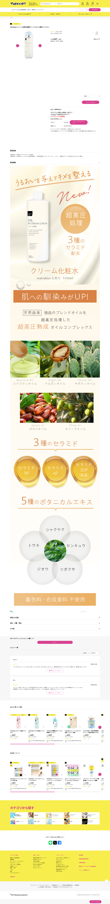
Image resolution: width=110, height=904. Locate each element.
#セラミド (70, 112)
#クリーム (53, 112)
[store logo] (18, 4)
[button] (17, 45)
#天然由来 (53, 114)
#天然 (59, 112)
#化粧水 (64, 112)
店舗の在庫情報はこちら (56, 118)
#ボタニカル (61, 114)
